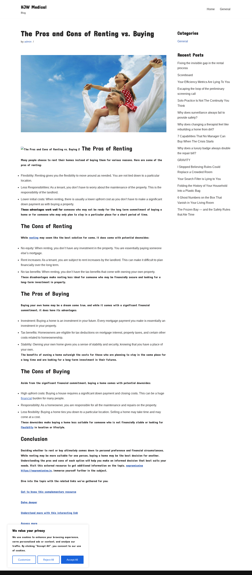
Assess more (29, 523)
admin (28, 41)
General (225, 9)
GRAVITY (183, 160)
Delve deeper (29, 502)
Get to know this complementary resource (48, 491)
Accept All (72, 559)
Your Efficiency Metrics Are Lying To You (203, 81)
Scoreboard (185, 75)
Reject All (48, 559)
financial (26, 398)
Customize (24, 559)
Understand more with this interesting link (49, 512)
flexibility (27, 427)
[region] (48, 546)
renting (33, 237)
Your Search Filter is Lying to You (199, 178)
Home (211, 9)
